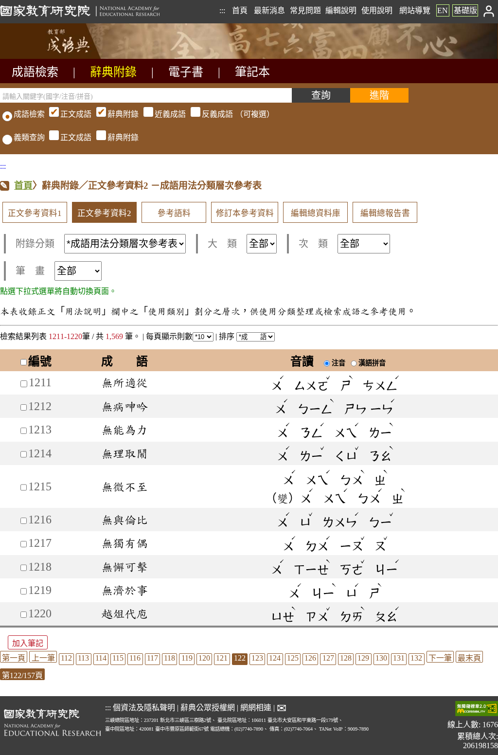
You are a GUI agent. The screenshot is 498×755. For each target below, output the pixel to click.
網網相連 (255, 707)
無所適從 (124, 382)
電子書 (185, 72)
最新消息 (269, 10)
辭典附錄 (113, 72)
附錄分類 (35, 243)
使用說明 (376, 10)
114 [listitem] (101, 658)
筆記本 (252, 72)
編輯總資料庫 (315, 213)
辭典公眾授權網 (207, 707)
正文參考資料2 (104, 213)
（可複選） (167, 114)
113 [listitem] (83, 658)
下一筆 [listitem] (440, 658)
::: (222, 10)
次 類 (313, 243)
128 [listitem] (346, 658)
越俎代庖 (124, 613)
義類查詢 (29, 137)
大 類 (222, 243)
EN (442, 10)
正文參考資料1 (35, 213)
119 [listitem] (187, 658)
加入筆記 (27, 643)
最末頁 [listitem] (469, 658)
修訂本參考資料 (245, 213)
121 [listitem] (222, 658)
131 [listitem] (399, 658)
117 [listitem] (152, 658)
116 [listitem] (135, 658)
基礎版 (465, 10)
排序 (227, 336)
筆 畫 (30, 271)
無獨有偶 (124, 543)
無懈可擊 (124, 566)
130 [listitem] (381, 658)
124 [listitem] (275, 658)
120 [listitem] (204, 658)
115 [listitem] (118, 658)
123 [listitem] (257, 658)
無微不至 (124, 486)
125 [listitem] (293, 658)
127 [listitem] (328, 658)
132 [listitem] (416, 658)
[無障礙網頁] (476, 709)
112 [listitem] (66, 658)
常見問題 (305, 10)
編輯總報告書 (385, 213)
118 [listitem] (169, 658)
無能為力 (124, 429)
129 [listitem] (363, 658)
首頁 (240, 10)
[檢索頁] (48, 56)
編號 (40, 361)
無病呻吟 (124, 406)
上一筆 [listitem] (43, 658)
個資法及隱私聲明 (144, 707)
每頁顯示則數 (169, 336)
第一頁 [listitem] (13, 658)
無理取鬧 (124, 453)
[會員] (489, 10)
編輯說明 (340, 10)
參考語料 (174, 213)
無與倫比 (124, 519)
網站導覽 (414, 10)
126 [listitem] (310, 658)
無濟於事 (124, 590)
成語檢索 (35, 72)
